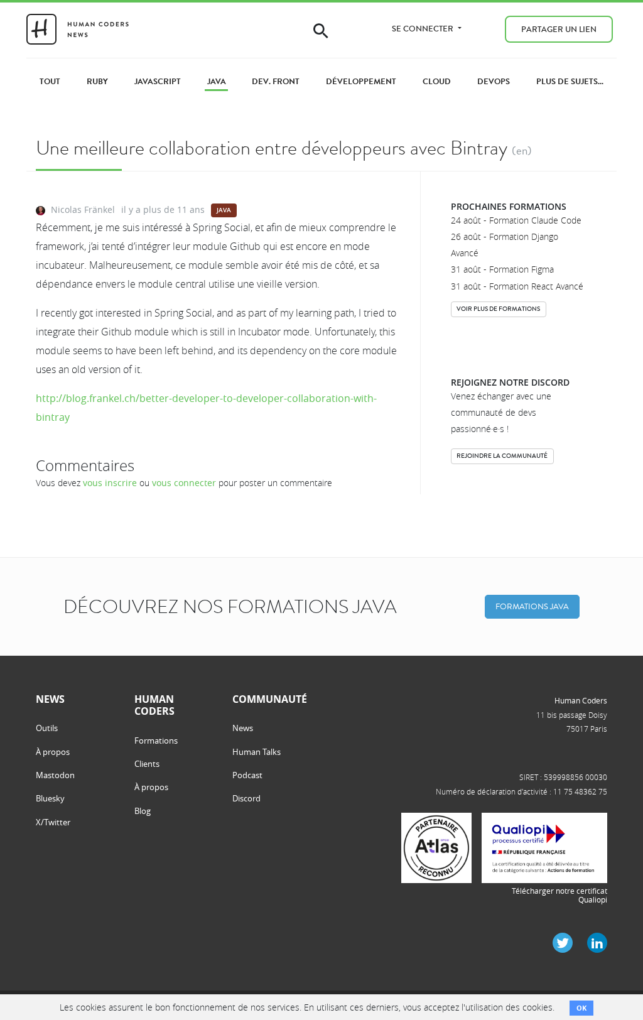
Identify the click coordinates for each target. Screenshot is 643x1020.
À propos (53, 751)
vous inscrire (110, 483)
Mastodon (55, 775)
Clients (146, 763)
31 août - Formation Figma (502, 269)
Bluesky (50, 798)
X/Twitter (53, 822)
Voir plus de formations (498, 308)
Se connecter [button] (423, 29)
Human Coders (580, 700)
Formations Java (532, 606)
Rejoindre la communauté (502, 455)
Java (224, 210)
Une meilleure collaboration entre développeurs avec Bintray (271, 148)
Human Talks (256, 751)
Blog (142, 811)
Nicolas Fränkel (83, 209)
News (242, 728)
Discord (246, 798)
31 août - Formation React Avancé (517, 286)
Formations (156, 740)
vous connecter (184, 483)
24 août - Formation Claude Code (516, 220)
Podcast (247, 775)
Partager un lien (559, 29)
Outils (47, 728)
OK (581, 1007)
